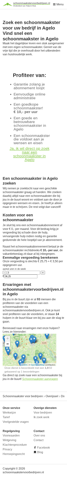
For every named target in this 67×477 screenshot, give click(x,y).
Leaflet (24, 364)
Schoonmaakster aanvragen (40, 378)
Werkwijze (9, 412)
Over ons (39, 435)
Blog (39, 452)
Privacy (7, 449)
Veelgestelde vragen (16, 421)
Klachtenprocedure (15, 444)
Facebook (43, 447)
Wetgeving (9, 440)
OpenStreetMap (37, 364)
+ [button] (7, 338)
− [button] (7, 344)
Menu (60, 4)
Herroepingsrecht (14, 453)
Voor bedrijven (43, 412)
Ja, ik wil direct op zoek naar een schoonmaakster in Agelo (29, 153)
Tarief (6, 417)
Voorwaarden (11, 435)
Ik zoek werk (41, 417)
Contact (38, 440)
